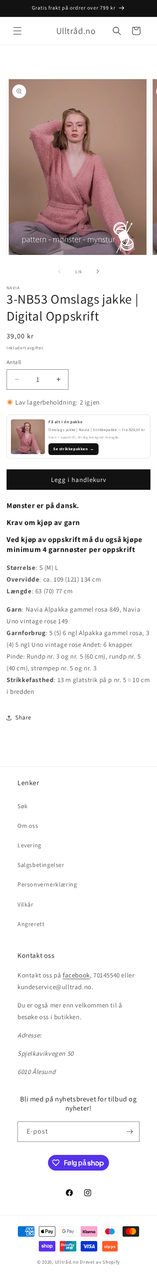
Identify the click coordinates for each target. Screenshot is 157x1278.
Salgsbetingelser (41, 865)
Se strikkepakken (73, 449)
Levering (29, 845)
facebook (76, 975)
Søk (22, 806)
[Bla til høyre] (97, 271)
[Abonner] (129, 1131)
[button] (17, 30)
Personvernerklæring (47, 884)
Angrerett (30, 924)
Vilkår (25, 904)
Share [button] (23, 717)
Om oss (27, 826)
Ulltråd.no (67, 1262)
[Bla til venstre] (59, 271)
